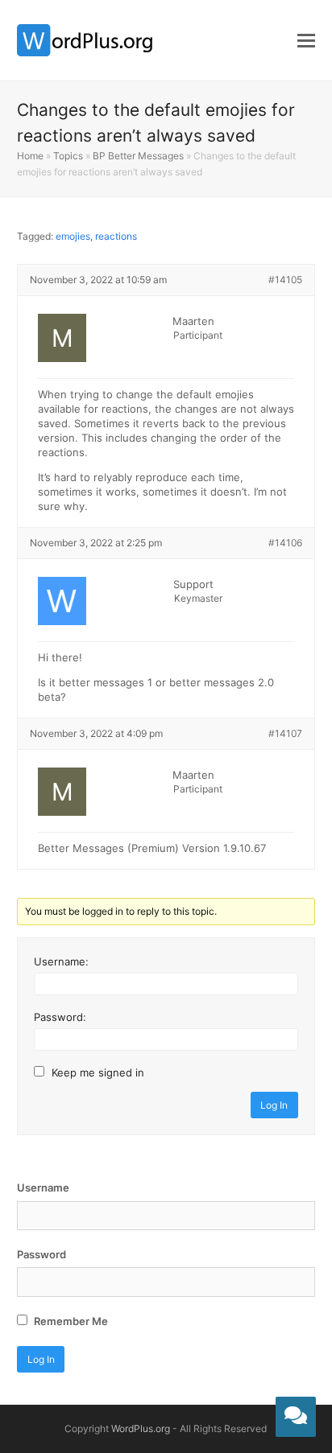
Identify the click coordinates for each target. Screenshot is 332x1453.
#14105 (285, 280)
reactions (116, 236)
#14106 (285, 543)
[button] (306, 40)
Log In (274, 1105)
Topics (68, 156)
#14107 (285, 733)
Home (30, 156)
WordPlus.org (140, 1428)
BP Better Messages (138, 156)
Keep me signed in (98, 1072)
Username (43, 1187)
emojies (73, 236)
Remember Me (69, 1321)
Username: (61, 961)
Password (41, 1254)
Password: (60, 1017)
